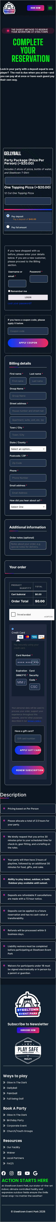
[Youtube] (27, 1173)
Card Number (24, 655)
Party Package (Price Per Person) (24, 162)
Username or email (15, 274)
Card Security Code (34, 675)
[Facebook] (3, 1173)
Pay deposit (17, 216)
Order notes (22, 537)
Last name (36, 373)
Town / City (17, 427)
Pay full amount (19, 227)
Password (36, 271)
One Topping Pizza (27, 187)
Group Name (17, 388)
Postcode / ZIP (19, 455)
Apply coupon (28, 342)
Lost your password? (20, 303)
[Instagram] (11, 1173)
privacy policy (34, 721)
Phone (14, 470)
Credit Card (18, 632)
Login (28, 297)
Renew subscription (29, 770)
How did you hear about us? (26, 500)
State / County (19, 442)
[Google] (35, 1173)
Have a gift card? (24, 731)
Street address (19, 403)
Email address (18, 485)
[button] (50, 8)
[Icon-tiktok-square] (19, 1173)
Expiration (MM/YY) (21, 673)
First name (16, 373)
